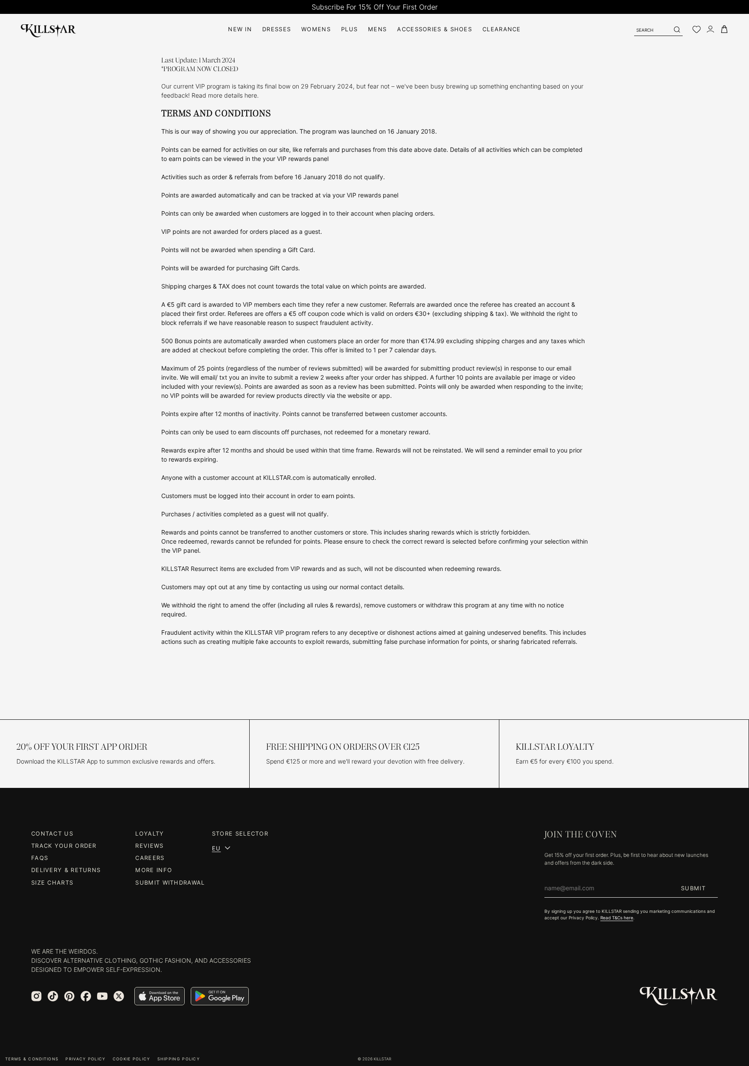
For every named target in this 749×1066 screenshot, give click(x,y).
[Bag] (724, 29)
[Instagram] (36, 996)
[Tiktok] (53, 996)
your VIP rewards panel (296, 158)
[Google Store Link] (220, 996)
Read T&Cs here (616, 917)
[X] (119, 996)
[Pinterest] (69, 996)
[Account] (710, 29)
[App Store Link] (159, 996)
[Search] (676, 29)
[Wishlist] (696, 29)
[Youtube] (102, 996)
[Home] (48, 29)
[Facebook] (86, 996)
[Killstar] (679, 996)
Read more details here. (226, 95)
